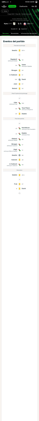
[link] (12, 6)
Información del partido (29, 33)
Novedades (15, 33)
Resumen (6, 33)
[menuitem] (12, 6)
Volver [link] (5, 11)
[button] (33, 6)
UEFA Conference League (4, 6)
